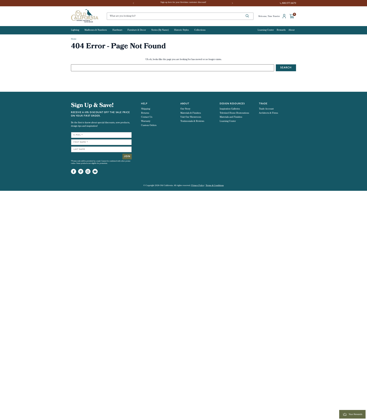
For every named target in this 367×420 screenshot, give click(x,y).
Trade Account (266, 109)
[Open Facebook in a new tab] (73, 171)
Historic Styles (181, 30)
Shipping (145, 109)
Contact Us (146, 117)
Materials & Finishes (190, 113)
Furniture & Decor (136, 30)
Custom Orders (148, 125)
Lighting (75, 30)
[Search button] (247, 16)
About (291, 30)
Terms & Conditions (215, 185)
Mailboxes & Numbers (95, 30)
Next (232, 3)
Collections (199, 30)
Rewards (281, 30)
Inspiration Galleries (230, 109)
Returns (145, 113)
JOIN (127, 156)
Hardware (117, 30)
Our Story (185, 109)
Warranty (145, 121)
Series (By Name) (160, 30)
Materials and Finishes (231, 117)
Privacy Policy (197, 185)
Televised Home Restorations (234, 113)
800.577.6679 (289, 3)
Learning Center (266, 30)
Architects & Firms (268, 113)
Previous (134, 3)
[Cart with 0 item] (292, 16)
